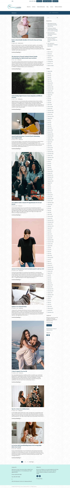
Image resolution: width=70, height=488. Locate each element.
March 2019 (50, 233)
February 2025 (50, 106)
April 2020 (49, 212)
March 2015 (50, 306)
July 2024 (49, 120)
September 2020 (50, 202)
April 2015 (49, 304)
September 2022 (50, 157)
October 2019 (50, 224)
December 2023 (50, 134)
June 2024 (49, 122)
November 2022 (50, 153)
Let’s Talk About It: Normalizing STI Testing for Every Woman (53, 45)
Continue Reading (16, 52)
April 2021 (49, 190)
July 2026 (49, 73)
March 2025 (50, 104)
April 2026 (49, 79)
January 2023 (50, 149)
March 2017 (50, 263)
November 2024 (50, 112)
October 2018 (50, 243)
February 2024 (50, 130)
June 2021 (49, 186)
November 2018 (50, 241)
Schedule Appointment (47, 1)
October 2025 (50, 90)
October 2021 (50, 179)
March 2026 (50, 81)
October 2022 (50, 155)
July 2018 (49, 247)
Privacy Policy (39, 478)
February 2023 (50, 147)
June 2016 (49, 277)
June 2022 (49, 163)
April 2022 (49, 167)
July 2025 (49, 96)
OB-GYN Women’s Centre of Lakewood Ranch (22, 481)
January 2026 (50, 85)
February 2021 (50, 194)
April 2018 (49, 253)
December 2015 (50, 288)
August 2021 (50, 183)
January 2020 (50, 218)
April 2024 (49, 126)
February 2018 (50, 257)
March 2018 (50, 255)
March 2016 (50, 282)
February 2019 (50, 235)
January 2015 (50, 310)
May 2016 (49, 279)
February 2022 (50, 171)
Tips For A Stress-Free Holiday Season (20, 409)
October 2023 (50, 137)
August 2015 (50, 296)
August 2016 (50, 273)
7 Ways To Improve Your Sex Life (19, 371)
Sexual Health (50, 59)
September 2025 (50, 92)
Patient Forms (55, 1)
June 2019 (49, 230)
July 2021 (49, 184)
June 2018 (49, 249)
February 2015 (50, 308)
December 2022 (50, 151)
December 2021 (50, 175)
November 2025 (50, 88)
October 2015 (50, 292)
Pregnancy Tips (50, 55)
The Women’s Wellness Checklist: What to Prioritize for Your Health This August (53, 29)
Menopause (50, 53)
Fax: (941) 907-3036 (16, 476)
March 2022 (50, 169)
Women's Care (50, 63)
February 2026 (50, 83)
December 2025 (50, 86)
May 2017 (49, 261)
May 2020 (49, 210)
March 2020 (50, 214)
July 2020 (49, 206)
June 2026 (49, 75)
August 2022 (50, 159)
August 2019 (50, 228)
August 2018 (50, 245)
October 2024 (50, 114)
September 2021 (50, 181)
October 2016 (50, 271)
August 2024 (50, 118)
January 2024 (50, 132)
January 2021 (50, 196)
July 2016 (49, 275)
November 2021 (50, 177)
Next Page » (31, 462)
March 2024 (50, 128)
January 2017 (50, 265)
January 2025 (50, 108)
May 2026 (49, 77)
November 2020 (50, 198)
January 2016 (50, 286)
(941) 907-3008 (32, 1)
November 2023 (50, 135)
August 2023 (50, 141)
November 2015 (50, 290)
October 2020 (50, 200)
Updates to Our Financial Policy (19, 306)
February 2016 (50, 284)
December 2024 (50, 110)
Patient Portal (39, 1)
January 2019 (50, 237)
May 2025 (49, 100)
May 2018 (49, 251)
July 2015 (49, 298)
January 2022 (50, 173)
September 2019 (50, 226)
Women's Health (51, 65)
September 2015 (50, 294)
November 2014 (50, 312)
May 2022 (49, 165)
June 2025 (49, 98)
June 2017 (49, 259)
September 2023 (50, 139)
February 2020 (50, 216)
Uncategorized (50, 61)
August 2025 (50, 94)
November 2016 (50, 269)
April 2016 (49, 281)
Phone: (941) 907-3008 (16, 474)
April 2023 (49, 143)
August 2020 (50, 204)
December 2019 (50, 220)
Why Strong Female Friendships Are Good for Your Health (52, 34)
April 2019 (49, 232)
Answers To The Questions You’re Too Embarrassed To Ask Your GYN (28, 268)
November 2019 (50, 222)
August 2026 (50, 71)
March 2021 (50, 192)
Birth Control (50, 51)
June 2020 (49, 208)
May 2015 (49, 302)
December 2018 (50, 239)
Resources (49, 57)
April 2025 (49, 102)
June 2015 (49, 300)
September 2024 (50, 116)
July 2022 (49, 161)
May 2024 (49, 124)
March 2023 (50, 145)
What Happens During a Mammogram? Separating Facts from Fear (52, 25)
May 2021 (49, 188)
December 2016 (50, 267)
